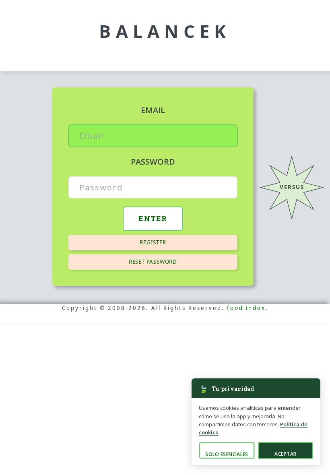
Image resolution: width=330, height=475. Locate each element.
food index (246, 308)
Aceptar (285, 453)
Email (153, 110)
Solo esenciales (226, 454)
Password (153, 161)
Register (153, 242)
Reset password (153, 261)
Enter (152, 218)
